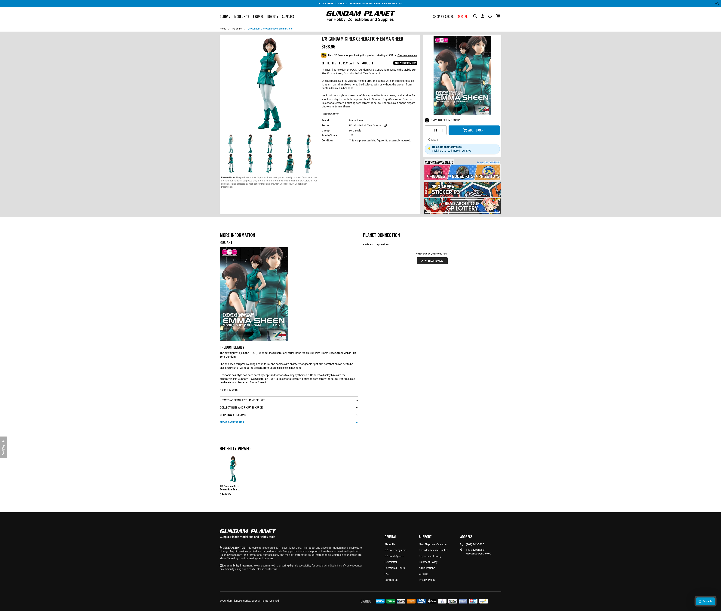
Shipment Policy (428, 561)
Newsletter (391, 561)
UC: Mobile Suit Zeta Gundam (366, 125)
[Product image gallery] (269, 84)
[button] (498, 16)
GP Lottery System (395, 550)
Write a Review (434, 261)
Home (223, 28)
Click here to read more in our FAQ (451, 150)
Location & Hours (395, 567)
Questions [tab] (383, 245)
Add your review (405, 63)
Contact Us (391, 579)
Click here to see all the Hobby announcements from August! (360, 3)
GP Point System (394, 556)
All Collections (427, 567)
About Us (390, 544)
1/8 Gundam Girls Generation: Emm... (230, 488)
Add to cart (476, 130)
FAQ (387, 573)
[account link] (482, 16)
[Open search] (475, 16)
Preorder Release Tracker (433, 550)
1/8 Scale (237, 28)
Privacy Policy (427, 579)
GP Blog (423, 573)
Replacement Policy (430, 556)
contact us (271, 569)
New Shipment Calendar (433, 544)
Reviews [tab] (368, 245)
